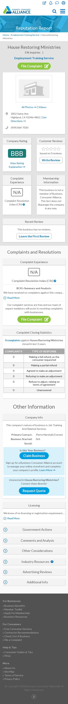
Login (63, 3)
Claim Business (34, 456)
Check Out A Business (17, 636)
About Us (9, 667)
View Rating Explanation (16, 165)
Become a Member (51, 3)
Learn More (46, 470)
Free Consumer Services (18, 628)
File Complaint (44, 3)
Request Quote (34, 491)
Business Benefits (14, 605)
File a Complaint (13, 639)
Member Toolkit (13, 609)
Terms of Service (13, 675)
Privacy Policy (12, 678)
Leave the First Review (34, 236)
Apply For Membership (17, 613)
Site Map (9, 671)
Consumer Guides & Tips (18, 652)
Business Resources (15, 616)
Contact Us (57, 3)
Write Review (51, 160)
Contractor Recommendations (21, 632)
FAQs (7, 655)
